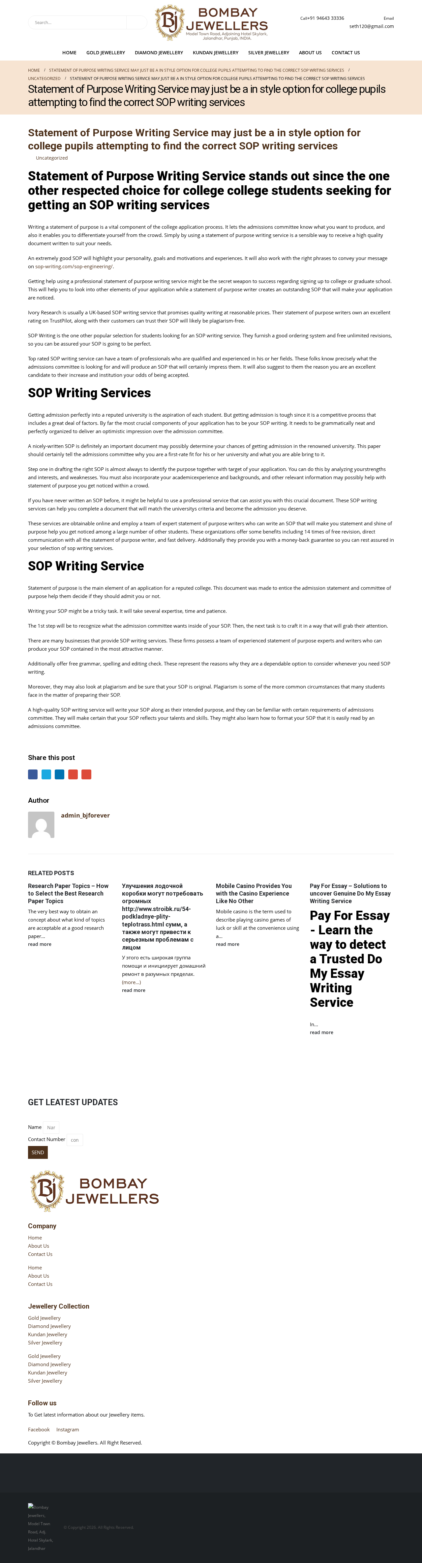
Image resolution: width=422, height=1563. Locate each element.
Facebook (33, 774)
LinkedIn (59, 774)
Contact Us (346, 52)
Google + (73, 774)
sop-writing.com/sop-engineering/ (74, 266)
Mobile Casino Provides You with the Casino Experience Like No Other (254, 893)
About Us (310, 52)
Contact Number (46, 1139)
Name (35, 1127)
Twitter (46, 774)
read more (40, 944)
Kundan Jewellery (215, 52)
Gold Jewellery (105, 52)
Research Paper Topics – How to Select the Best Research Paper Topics (68, 893)
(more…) (131, 982)
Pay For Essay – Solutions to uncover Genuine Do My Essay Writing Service (350, 893)
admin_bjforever (85, 815)
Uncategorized (52, 158)
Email (86, 774)
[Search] (137, 22)
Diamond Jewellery (159, 52)
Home (69, 52)
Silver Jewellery (268, 52)
